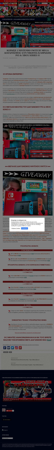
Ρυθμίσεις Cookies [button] (16, 228)
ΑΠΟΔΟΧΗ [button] (24, 228)
